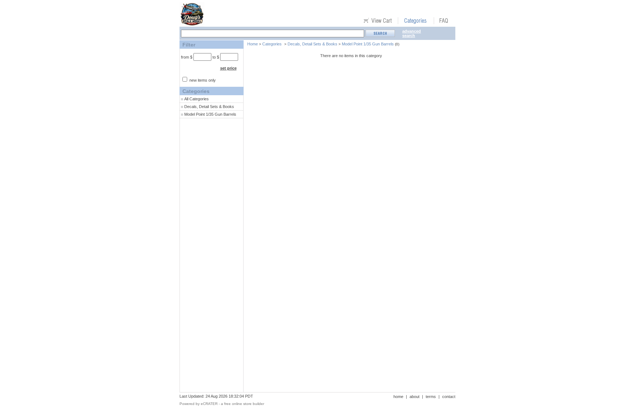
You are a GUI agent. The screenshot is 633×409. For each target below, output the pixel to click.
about (414, 396)
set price (228, 68)
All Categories (196, 99)
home (398, 396)
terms (431, 396)
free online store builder (244, 404)
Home (252, 44)
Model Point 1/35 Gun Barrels (210, 114)
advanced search (411, 33)
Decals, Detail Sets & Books (209, 106)
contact (448, 396)
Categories (272, 44)
